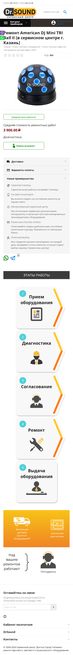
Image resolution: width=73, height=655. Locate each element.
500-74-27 (10, 3)
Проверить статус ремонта (64, 22)
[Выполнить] (53, 607)
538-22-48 (26, 3)
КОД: (46, 55)
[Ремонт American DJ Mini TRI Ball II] (36, 85)
